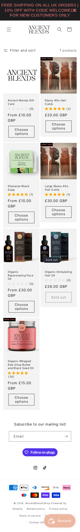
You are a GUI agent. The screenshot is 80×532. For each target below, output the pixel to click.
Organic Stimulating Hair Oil (58, 273)
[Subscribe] (66, 436)
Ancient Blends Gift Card (21, 102)
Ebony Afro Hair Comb (55, 102)
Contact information (42, 522)
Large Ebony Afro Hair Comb (56, 187)
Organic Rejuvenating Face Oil (20, 275)
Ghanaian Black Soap (18, 187)
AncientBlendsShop (37, 503)
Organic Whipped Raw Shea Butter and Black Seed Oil (21, 364)
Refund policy (36, 508)
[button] (9, 29)
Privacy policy (58, 508)
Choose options (21, 131)
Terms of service (29, 515)
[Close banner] (75, 10)
